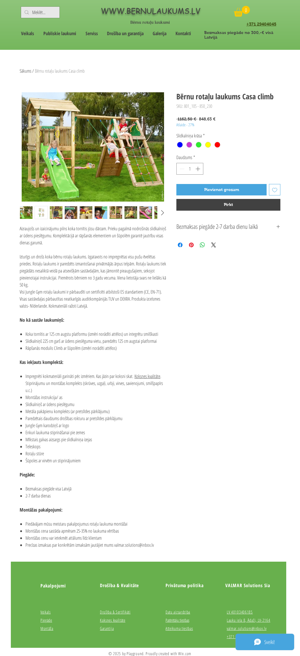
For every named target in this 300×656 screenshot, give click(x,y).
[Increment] (198, 168)
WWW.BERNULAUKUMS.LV (150, 11)
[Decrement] (181, 168)
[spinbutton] (189, 168)
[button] (242, 11)
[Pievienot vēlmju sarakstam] (274, 189)
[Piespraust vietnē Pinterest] (191, 244)
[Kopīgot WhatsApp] (202, 244)
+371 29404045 (261, 24)
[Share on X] (213, 244)
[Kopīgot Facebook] (180, 244)
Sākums (25, 71)
